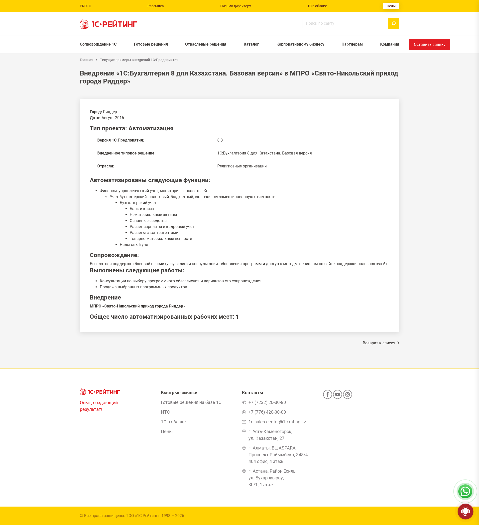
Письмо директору (235, 6)
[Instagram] (347, 396)
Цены (391, 6)
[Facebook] (327, 396)
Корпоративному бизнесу (300, 44)
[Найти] (393, 23)
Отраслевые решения (205, 44)
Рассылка (155, 6)
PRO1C (85, 6)
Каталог (251, 44)
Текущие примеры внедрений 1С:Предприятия (139, 60)
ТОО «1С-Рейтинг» (143, 515)
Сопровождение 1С (98, 44)
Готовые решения (151, 44)
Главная (86, 60)
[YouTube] (337, 396)
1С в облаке (317, 6)
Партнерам (352, 44)
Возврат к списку (379, 343)
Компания (389, 44)
